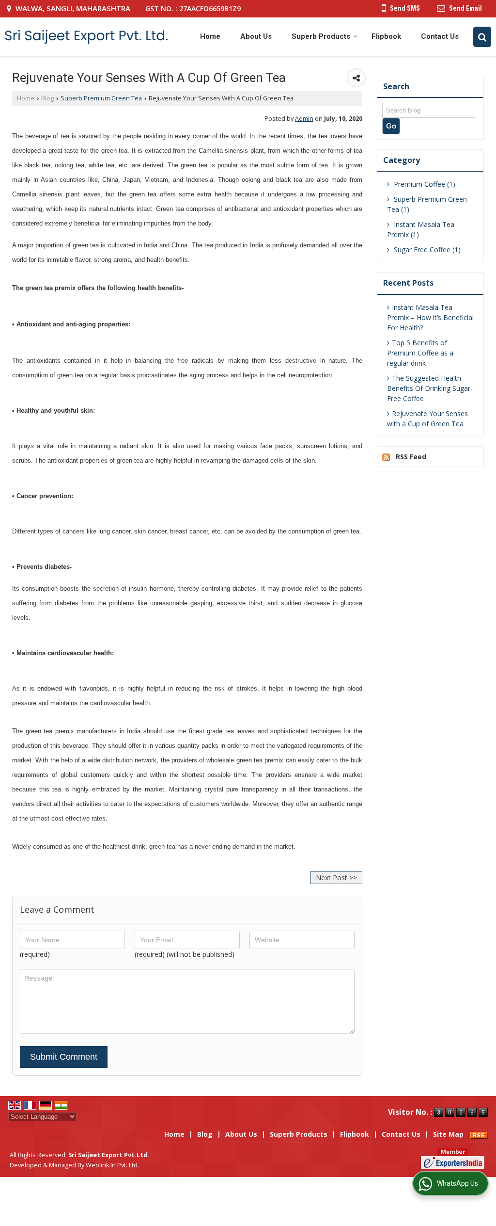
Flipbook (386, 36)
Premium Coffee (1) (423, 184)
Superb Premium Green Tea (101, 98)
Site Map (448, 1134)
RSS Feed (411, 456)
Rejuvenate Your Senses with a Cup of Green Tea (427, 418)
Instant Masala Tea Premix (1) (420, 229)
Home (210, 36)
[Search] (482, 37)
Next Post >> (336, 877)
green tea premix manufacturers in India (83, 731)
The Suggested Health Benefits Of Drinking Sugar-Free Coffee (430, 388)
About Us (256, 36)
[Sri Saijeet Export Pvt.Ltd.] (86, 37)
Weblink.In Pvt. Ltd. (112, 1165)
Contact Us (440, 36)
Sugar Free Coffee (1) (426, 249)
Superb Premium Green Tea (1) (427, 204)
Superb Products (321, 36)
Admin (304, 118)
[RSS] (479, 1134)
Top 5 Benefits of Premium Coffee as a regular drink (420, 353)
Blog (47, 98)
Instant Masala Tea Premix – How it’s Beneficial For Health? (430, 317)
